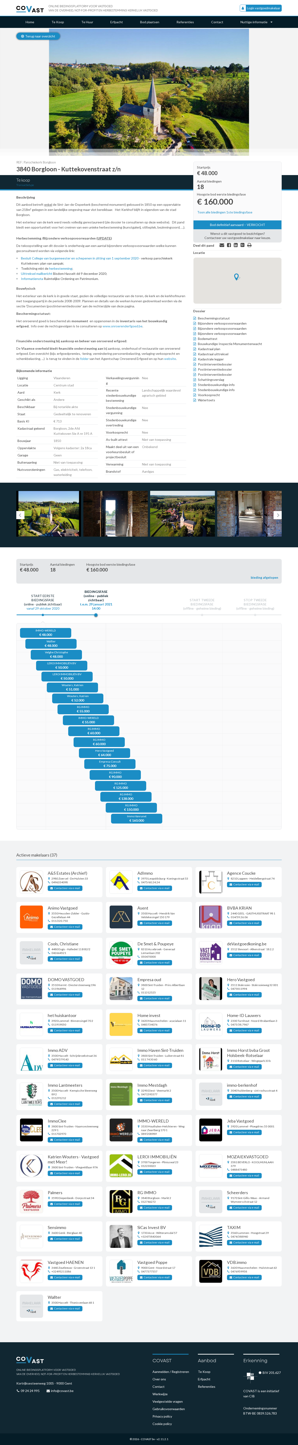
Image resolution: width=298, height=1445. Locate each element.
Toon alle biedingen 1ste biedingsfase (224, 212)
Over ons (159, 1379)
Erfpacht (116, 22)
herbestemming (60, 268)
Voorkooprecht (209, 395)
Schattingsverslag (211, 380)
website (170, 359)
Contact (217, 22)
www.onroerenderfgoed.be (122, 326)
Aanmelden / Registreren (170, 1372)
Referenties (185, 22)
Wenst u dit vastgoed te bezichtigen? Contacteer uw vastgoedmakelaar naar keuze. (237, 236)
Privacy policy (162, 1416)
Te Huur (87, 22)
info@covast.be (62, 1391)
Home (30, 22)
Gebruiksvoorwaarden (168, 1409)
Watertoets (206, 400)
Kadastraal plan (209, 349)
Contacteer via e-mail (67, 888)
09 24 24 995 (30, 1391)
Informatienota (32, 279)
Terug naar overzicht (40, 36)
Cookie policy (162, 1424)
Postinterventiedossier (215, 364)
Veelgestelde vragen (167, 1401)
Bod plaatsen (149, 22)
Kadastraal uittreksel (213, 354)
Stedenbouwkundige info (216, 385)
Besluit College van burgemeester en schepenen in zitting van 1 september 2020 (80, 258)
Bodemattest (207, 339)
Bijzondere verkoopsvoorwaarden (222, 323)
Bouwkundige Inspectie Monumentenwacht (230, 344)
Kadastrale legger (211, 359)
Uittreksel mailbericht (36, 274)
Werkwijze (160, 1394)
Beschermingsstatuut (214, 318)
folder (84, 359)
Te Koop (57, 22)
